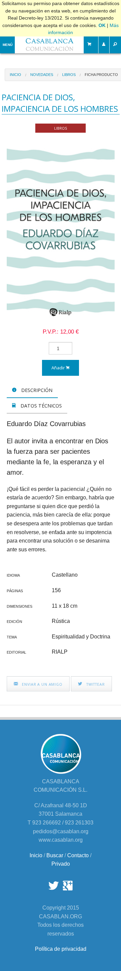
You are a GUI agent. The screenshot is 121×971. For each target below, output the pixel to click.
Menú (7, 45)
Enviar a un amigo (42, 684)
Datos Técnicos (40, 405)
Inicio (15, 75)
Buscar (54, 855)
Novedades (41, 75)
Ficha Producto (101, 75)
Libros (69, 75)
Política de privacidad (60, 949)
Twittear (95, 684)
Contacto (78, 855)
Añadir (58, 368)
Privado (60, 864)
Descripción (36, 390)
